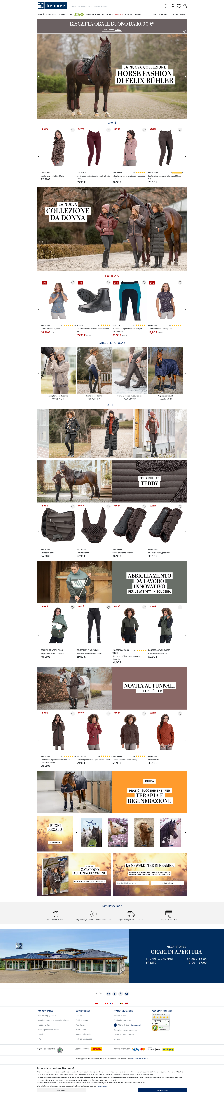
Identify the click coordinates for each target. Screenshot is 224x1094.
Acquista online (45, 1010)
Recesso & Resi (44, 1024)
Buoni (40, 1034)
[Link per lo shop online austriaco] (102, 1003)
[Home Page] (52, 5)
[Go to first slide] (185, 76)
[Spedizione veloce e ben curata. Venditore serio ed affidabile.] (161, 1022)
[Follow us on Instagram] (108, 993)
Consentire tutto (162, 1090)
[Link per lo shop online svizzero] (107, 1003)
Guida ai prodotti (82, 1020)
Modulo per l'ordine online (48, 1029)
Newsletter (80, 1024)
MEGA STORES (179, 14)
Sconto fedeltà (81, 1029)
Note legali (118, 1039)
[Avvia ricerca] (166, 6)
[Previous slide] (39, 76)
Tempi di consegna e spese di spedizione (53, 1020)
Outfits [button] (110, 14)
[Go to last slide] (39, 156)
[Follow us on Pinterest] (120, 993)
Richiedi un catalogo (84, 1038)
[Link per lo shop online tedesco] (97, 1003)
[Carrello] (185, 5)
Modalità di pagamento (47, 1015)
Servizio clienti (83, 1010)
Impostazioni (61, 1090)
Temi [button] (70, 14)
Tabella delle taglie (83, 1034)
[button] (79, 14)
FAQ (39, 1038)
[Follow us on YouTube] (126, 993)
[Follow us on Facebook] (114, 993)
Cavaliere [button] (51, 14)
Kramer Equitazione (123, 1010)
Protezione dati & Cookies (124, 1034)
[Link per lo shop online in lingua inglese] (127, 1003)
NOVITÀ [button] (41, 14)
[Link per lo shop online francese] (112, 1003)
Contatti (79, 1015)
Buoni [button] (138, 14)
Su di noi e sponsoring (122, 1020)
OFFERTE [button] (119, 14)
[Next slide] (185, 156)
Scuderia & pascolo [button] (95, 14)
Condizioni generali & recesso (125, 1030)
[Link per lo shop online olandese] (117, 1003)
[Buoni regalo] (55, 833)
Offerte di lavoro (128, 1024)
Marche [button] (128, 14)
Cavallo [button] (61, 14)
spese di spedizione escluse (139, 1058)
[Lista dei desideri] (179, 5)
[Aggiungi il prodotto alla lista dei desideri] (72, 130)
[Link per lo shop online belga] (122, 1003)
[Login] (173, 5)
